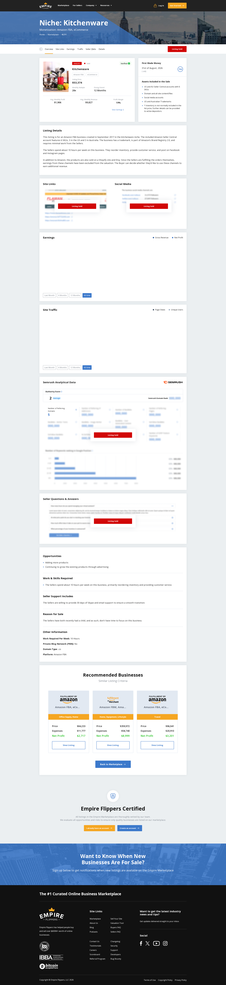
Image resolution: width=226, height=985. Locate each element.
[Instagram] (165, 943)
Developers (116, 954)
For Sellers (77, 5)
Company (90, 5)
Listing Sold (177, 49)
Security (114, 945)
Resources (104, 5)
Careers (93, 950)
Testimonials (95, 945)
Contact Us (94, 941)
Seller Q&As (91, 49)
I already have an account (97, 828)
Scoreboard (95, 954)
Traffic (80, 49)
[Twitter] (147, 943)
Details (102, 49)
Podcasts (94, 931)
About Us (94, 923)
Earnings (71, 49)
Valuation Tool (117, 923)
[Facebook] (141, 943)
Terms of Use (150, 980)
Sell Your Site (116, 918)
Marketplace (63, 5)
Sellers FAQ (115, 931)
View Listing (69, 745)
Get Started (175, 5)
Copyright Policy (165, 980)
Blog (92, 927)
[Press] (44, 949)
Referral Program (97, 959)
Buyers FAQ (116, 927)
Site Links (60, 49)
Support (114, 950)
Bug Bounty (116, 959)
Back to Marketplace (111, 764)
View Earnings (117, 110)
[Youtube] (156, 943)
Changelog (115, 941)
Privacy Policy (181, 980)
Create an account (128, 828)
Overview (49, 49)
